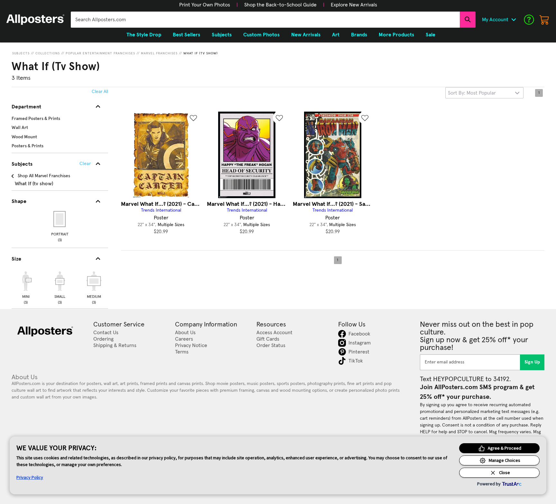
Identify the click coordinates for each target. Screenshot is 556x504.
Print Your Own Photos (204, 4)
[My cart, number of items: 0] (544, 19)
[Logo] (35, 19)
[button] (204, 4)
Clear (85, 163)
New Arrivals (305, 34)
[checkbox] (26, 287)
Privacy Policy (29, 477)
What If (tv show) (200, 53)
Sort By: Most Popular (472, 93)
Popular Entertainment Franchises (100, 53)
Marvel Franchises (159, 53)
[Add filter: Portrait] (60, 219)
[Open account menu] (513, 20)
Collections (47, 53)
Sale (430, 34)
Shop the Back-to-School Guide (280, 4)
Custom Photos (261, 34)
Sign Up (532, 362)
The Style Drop (143, 34)
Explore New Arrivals (354, 4)
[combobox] (265, 20)
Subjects (21, 53)
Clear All (100, 91)
